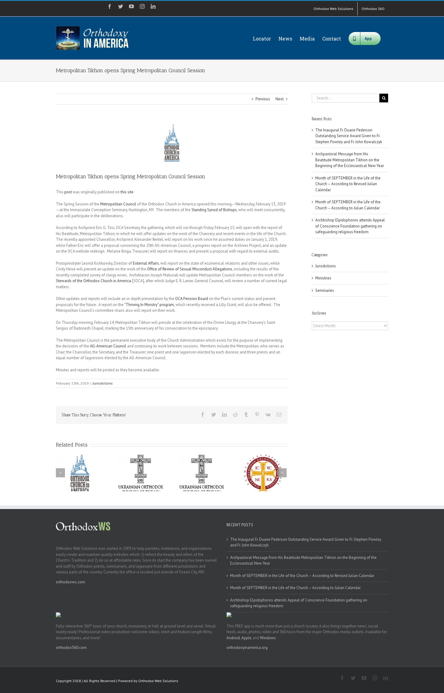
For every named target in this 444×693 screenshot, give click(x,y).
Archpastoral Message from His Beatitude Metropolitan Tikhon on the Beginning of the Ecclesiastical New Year (349, 159)
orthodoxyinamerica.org (247, 647)
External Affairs (146, 263)
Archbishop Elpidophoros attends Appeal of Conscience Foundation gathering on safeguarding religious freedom (350, 226)
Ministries (323, 278)
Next (279, 99)
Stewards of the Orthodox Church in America (93, 280)
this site (127, 192)
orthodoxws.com (70, 582)
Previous (263, 99)
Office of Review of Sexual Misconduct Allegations (189, 269)
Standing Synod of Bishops (214, 209)
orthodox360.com (71, 647)
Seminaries (324, 290)
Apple (246, 637)
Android (233, 637)
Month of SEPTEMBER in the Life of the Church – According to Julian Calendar (295, 587)
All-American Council (108, 346)
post (68, 192)
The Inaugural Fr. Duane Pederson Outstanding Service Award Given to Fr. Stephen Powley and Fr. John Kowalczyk (348, 135)
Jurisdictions (103, 383)
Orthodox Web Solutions (158, 680)
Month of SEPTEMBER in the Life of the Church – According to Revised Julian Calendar (348, 184)
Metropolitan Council (118, 204)
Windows (268, 637)
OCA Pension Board (191, 298)
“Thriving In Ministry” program (149, 304)
